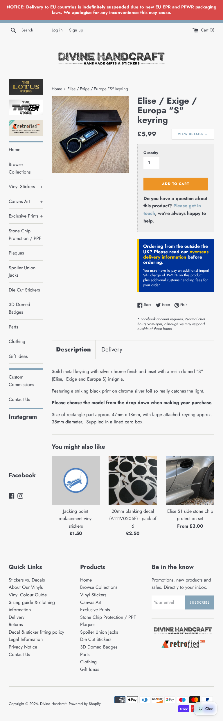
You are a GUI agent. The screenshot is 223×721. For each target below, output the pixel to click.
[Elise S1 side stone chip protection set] (190, 480)
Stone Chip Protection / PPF (25, 234)
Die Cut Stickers (24, 290)
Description (73, 349)
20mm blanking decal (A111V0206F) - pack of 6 (133, 518)
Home (14, 149)
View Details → (193, 134)
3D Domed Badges (19, 308)
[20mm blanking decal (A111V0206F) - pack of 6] (133, 480)
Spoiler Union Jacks (22, 271)
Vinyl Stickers (26, 186)
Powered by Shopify (84, 703)
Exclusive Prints (26, 216)
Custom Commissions (21, 381)
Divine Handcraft (53, 703)
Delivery (111, 349)
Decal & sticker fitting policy (36, 632)
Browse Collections (19, 168)
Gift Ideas (18, 356)
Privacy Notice (23, 647)
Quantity (150, 152)
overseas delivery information (175, 254)
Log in (57, 30)
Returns (16, 624)
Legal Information (26, 639)
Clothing (17, 341)
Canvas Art (26, 201)
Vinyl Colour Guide (28, 594)
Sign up (76, 30)
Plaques (16, 253)
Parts (13, 327)
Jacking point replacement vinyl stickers (76, 518)
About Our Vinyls (26, 587)
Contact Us (19, 399)
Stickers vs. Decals (27, 580)
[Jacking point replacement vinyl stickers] (76, 480)
